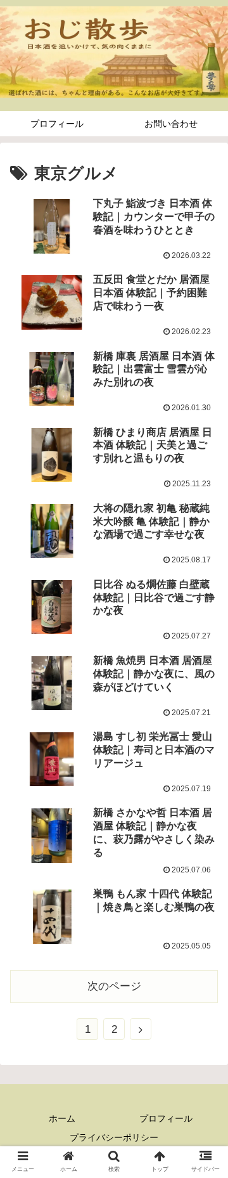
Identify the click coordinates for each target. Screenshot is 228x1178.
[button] (204, 1061)
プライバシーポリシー (114, 1137)
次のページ (114, 986)
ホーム (62, 1118)
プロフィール (166, 1118)
